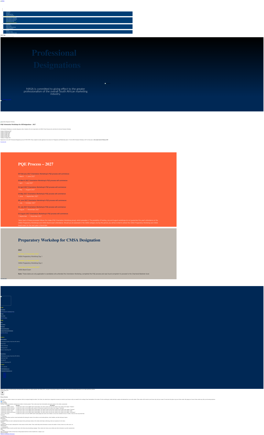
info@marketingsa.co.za (5, 368)
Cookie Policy (3, 309)
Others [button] (2, 429)
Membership (3, 326)
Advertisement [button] (3, 425)
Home (2, 322)
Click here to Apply (7, 99)
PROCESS (8, 13)
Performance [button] (3, 418)
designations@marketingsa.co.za (6, 370)
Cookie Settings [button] (4, 390)
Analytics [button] (2, 422)
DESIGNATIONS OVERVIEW (11, 17)
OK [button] (7, 390)
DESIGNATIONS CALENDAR (11, 22)
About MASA (3, 324)
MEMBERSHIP (6, 10)
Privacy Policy (3, 315)
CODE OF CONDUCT (10, 15)
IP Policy (2, 313)
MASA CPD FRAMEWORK (11, 27)
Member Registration (10, 433)
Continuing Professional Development (7, 330)
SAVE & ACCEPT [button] (4, 432)
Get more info (3, 141)
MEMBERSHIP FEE (9, 14)
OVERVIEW (8, 24)
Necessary (4, 401)
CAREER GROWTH (9, 28)
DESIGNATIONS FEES (10, 21)
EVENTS (7, 30)
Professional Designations (5, 328)
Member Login (3, 433)
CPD (4, 23)
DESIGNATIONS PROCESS (11, 20)
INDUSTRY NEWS (9, 31)
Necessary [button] (2, 400)
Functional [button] (3, 414)
